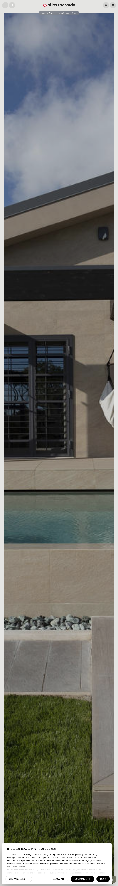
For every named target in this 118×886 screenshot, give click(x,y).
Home (43, 13)
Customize (81, 879)
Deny (103, 879)
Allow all (59, 879)
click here (81, 870)
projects (52, 13)
